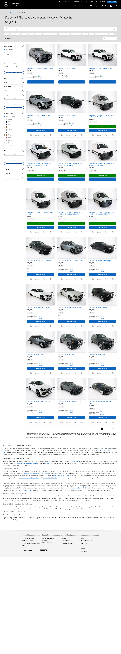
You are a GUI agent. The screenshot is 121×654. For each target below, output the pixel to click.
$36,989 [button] (29, 310)
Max (15, 63)
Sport (111, 34)
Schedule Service (112, 1)
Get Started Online (40, 82)
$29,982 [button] (91, 310)
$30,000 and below (63, 34)
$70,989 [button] (60, 216)
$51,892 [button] (29, 117)
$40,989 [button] (91, 263)
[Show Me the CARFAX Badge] (103, 77)
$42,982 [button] (60, 70)
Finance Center (65, 541)
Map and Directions (86, 541)
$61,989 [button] (29, 167)
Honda (91, 34)
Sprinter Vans (26, 548)
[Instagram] (42, 550)
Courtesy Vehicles (27, 550)
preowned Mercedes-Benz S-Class (29, 478)
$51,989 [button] (29, 216)
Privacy (83, 548)
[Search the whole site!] (116, 5)
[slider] (5, 72)
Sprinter (97, 6)
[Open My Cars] (110, 6)
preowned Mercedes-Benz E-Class (63, 475)
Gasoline (38, 34)
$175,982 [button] (91, 405)
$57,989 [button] (60, 357)
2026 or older (14, 34)
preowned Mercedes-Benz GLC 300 (76, 488)
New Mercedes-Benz (28, 538)
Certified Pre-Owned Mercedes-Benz (31, 544)
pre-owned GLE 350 (25, 490)
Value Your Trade (47, 542)
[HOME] (6, 4)
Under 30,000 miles (50, 34)
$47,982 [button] (91, 70)
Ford (6, 34)
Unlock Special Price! (102, 126)
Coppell (47, 463)
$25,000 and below (101, 34)
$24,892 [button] (29, 263)
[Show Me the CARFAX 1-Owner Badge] (41, 77)
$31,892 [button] (60, 310)
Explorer (23, 34)
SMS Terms (84, 551)
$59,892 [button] (60, 167)
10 (113, 428)
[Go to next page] (116, 429)
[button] (40, 73)
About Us (104, 6)
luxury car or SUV (73, 461)
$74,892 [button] (60, 263)
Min (4, 63)
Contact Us (84, 543)
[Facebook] (40, 550)
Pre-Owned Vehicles (28, 541)
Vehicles (71, 6)
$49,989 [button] (60, 117)
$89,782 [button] (29, 70)
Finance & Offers (79, 6)
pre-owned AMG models (49, 478)
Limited (84, 34)
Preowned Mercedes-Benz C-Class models (36, 473)
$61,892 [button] (91, 357)
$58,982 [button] (91, 119)
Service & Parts (90, 6)
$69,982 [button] (29, 404)
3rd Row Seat (76, 34)
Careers (83, 546)
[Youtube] (46, 550)
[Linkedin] (44, 550)
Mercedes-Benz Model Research (48, 539)
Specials (63, 538)
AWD (31, 34)
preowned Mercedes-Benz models (27, 463)
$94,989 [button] (60, 404)
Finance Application (67, 543)
